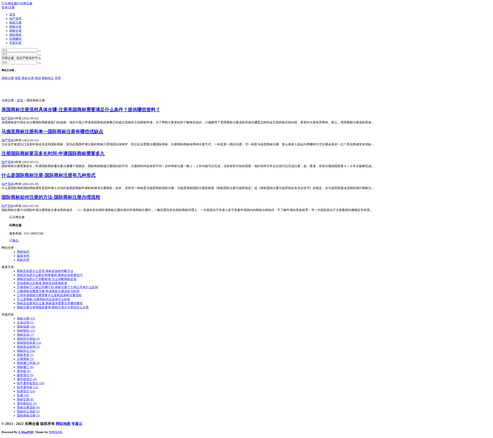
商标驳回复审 (29, 342)
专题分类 (15, 42)
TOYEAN (55, 432)
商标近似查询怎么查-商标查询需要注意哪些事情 (50, 303)
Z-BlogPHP (25, 432)
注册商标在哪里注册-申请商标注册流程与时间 (48, 291)
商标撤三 (25, 367)
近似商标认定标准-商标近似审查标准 (42, 283)
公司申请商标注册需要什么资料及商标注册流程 (49, 295)
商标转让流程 (28, 411)
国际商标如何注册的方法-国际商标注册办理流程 (51, 197)
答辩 (58, 78)
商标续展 (26, 326)
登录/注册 (8, 7)
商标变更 (25, 355)
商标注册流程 (28, 407)
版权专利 (23, 255)
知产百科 (15, 18)
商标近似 (25, 334)
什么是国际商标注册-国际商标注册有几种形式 (49, 175)
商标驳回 (26, 330)
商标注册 (15, 22)
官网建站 (15, 38)
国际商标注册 (28, 415)
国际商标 (15, 34)
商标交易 (15, 30)
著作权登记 (27, 379)
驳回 (38, 78)
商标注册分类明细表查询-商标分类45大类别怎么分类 (53, 307)
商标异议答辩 (28, 346)
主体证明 (25, 322)
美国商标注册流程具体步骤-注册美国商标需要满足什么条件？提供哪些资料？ (81, 109)
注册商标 (25, 359)
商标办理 (23, 259)
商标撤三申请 (28, 363)
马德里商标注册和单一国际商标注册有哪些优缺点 (52, 131)
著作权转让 (27, 403)
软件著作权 (27, 387)
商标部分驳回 (28, 338)
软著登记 (26, 391)
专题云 (76, 424)
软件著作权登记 (30, 383)
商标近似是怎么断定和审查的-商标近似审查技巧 (50, 275)
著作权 (23, 371)
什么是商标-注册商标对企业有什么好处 (43, 299)
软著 (23, 395)
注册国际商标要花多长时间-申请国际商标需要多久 (53, 153)
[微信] (13, 240)
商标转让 (48, 78)
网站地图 (63, 424)
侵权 (18, 78)
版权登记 (25, 375)
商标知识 (23, 251)
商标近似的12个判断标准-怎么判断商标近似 (46, 279)
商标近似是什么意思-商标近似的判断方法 (45, 271)
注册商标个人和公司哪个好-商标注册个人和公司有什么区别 (57, 287)
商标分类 (15, 26)
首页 (12, 14)
